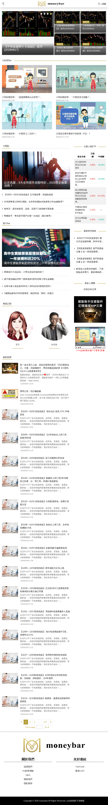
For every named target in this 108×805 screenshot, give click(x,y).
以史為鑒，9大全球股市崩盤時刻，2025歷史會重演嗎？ (35, 184)
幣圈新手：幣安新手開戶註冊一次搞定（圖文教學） (28, 216)
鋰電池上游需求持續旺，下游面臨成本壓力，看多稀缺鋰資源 (90, 271)
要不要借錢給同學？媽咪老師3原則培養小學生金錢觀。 (30, 279)
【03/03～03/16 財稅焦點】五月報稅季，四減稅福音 (28, 194)
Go (46, 727)
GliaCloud (80, 767)
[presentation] (4, 32)
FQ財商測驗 (28, 771)
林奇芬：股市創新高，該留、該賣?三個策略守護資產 (29, 209)
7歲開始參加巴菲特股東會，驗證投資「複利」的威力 (29, 293)
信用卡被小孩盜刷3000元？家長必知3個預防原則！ (28, 286)
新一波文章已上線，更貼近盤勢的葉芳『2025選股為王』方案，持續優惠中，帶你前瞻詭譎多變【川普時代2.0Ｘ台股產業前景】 (44, 368)
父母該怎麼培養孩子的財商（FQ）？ (73, 133)
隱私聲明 (28, 783)
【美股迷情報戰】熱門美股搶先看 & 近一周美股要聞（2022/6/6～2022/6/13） (90, 260)
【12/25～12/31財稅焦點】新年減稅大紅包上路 (42, 568)
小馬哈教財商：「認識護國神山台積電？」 (22, 97)
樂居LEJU (80, 771)
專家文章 (60, 22)
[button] (41, 14)
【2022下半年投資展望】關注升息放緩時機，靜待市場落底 (90, 240)
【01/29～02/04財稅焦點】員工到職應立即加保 (42, 458)
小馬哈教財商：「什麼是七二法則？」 (20, 133)
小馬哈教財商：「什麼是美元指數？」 (74, 97)
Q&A (28, 775)
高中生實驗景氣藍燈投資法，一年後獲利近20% (34, 263)
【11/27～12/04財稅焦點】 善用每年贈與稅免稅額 (43, 655)
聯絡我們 (28, 779)
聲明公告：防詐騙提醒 (30, 391)
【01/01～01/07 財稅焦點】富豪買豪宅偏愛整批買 (43, 548)
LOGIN (104, 3)
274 (45, 722)
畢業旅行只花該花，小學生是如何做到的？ (24, 272)
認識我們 (28, 767)
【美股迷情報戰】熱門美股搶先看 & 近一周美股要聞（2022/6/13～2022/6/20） (90, 250)
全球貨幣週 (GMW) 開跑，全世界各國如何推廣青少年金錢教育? (33, 202)
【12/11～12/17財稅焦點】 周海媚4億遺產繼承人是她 (45, 611)
